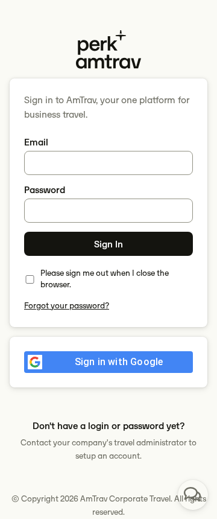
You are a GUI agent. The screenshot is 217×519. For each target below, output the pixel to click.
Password (44, 190)
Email (36, 142)
